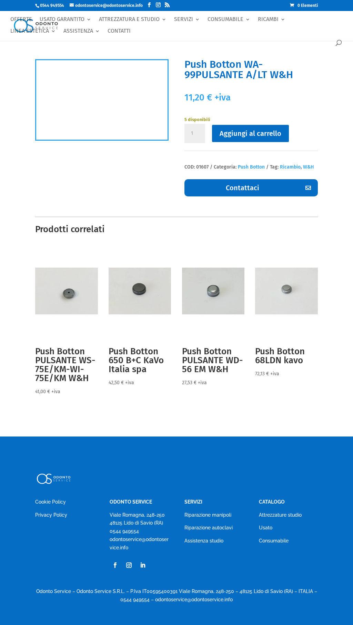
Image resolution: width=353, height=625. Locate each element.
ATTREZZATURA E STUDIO (129, 19)
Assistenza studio (203, 540)
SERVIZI (183, 19)
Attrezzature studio (280, 515)
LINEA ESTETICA (29, 31)
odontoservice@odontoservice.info (194, 599)
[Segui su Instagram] (128, 565)
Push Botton (251, 167)
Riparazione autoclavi (208, 527)
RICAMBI (268, 19)
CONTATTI (119, 31)
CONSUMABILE (225, 19)
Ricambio (290, 167)
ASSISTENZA (78, 31)
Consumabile (274, 540)
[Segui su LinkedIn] (142, 565)
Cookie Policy (50, 502)
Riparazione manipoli (207, 515)
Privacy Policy (51, 515)
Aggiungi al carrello (250, 133)
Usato (265, 527)
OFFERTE (21, 19)
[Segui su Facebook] (115, 565)
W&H (308, 167)
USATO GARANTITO (62, 19)
